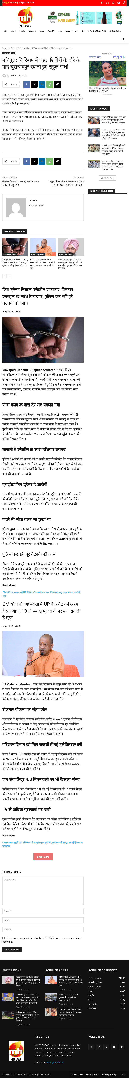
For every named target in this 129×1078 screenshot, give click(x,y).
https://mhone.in (36, 205)
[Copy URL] (57, 84)
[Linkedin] (42, 84)
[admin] (4, 75)
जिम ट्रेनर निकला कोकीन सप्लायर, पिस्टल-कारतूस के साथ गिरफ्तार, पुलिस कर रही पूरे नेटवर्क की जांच (15, 263)
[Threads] (124, 3)
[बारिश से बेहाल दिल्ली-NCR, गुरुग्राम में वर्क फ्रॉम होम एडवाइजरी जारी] (51, 997)
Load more (106, 177)
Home (5, 48)
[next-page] (10, 276)
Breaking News (9, 255)
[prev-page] (4, 276)
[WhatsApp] (49, 84)
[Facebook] (101, 3)
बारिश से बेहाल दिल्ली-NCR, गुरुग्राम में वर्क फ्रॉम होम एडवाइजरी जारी (69, 998)
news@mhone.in (54, 1062)
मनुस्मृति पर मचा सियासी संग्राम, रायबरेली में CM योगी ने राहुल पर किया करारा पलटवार (70, 1012)
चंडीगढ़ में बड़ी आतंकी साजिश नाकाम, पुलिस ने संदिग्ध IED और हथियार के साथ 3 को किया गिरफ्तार (27, 1016)
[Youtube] (118, 3)
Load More (43, 856)
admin (12, 75)
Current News (16, 48)
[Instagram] (107, 3)
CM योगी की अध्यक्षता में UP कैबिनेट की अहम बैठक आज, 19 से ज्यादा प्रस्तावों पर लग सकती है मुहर (41, 610)
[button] (123, 39)
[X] (113, 3)
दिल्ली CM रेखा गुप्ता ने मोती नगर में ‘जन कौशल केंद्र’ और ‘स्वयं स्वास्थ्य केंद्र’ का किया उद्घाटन (114, 120)
